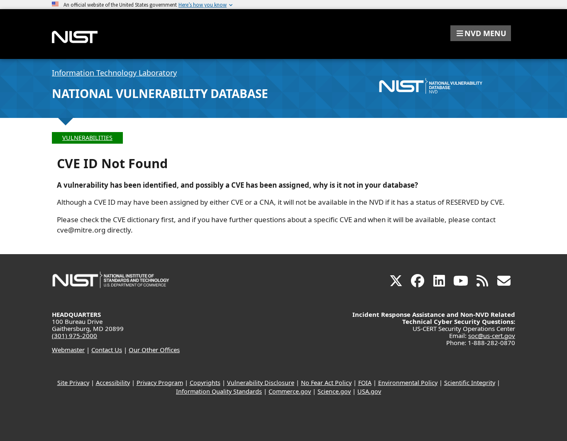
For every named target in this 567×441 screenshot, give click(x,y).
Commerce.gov (290, 391)
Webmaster (68, 349)
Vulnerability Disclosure (260, 383)
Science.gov (334, 391)
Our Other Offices (154, 349)
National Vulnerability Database (160, 93)
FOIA (364, 383)
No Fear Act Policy (326, 383)
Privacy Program (160, 383)
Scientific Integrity (469, 383)
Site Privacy (73, 383)
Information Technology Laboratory (114, 73)
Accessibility (113, 383)
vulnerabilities (87, 138)
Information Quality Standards (219, 391)
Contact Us (106, 349)
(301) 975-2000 (74, 335)
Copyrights (205, 383)
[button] (480, 33)
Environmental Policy (407, 383)
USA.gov (369, 391)
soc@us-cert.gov (491, 335)
